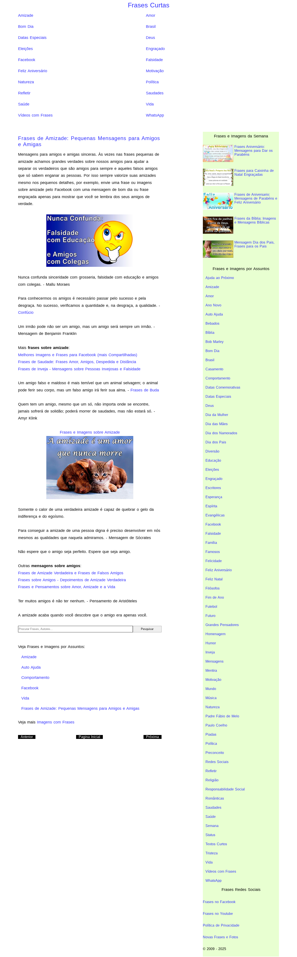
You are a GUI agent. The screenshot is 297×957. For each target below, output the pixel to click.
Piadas (210, 734)
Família (211, 542)
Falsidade (154, 60)
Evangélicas (215, 515)
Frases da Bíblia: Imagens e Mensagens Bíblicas (255, 220)
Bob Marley (214, 342)
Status (210, 835)
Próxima (152, 737)
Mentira (211, 670)
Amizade (25, 15)
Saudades (155, 93)
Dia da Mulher (216, 415)
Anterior (27, 737)
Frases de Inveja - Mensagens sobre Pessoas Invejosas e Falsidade (79, 369)
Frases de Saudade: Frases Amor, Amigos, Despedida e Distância (77, 362)
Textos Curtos (216, 844)
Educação (213, 460)
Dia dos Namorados (221, 433)
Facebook (26, 60)
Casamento (214, 369)
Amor (150, 15)
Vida (150, 104)
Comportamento (217, 378)
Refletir (24, 93)
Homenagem (215, 634)
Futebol (211, 606)
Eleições (25, 49)
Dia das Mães (216, 424)
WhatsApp (155, 115)
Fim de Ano (214, 597)
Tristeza (211, 853)
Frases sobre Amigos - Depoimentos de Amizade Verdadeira (72, 580)
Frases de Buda (144, 390)
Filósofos (212, 588)
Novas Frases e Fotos (220, 937)
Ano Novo (213, 305)
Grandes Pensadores (222, 625)
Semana (212, 826)
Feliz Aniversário (32, 71)
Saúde (23, 104)
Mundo (210, 689)
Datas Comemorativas (222, 387)
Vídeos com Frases (35, 115)
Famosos (212, 552)
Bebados (212, 323)
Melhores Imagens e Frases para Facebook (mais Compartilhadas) (77, 355)
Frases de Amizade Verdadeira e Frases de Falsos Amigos (70, 573)
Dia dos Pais (215, 442)
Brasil (151, 26)
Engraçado (155, 49)
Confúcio (25, 312)
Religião (212, 780)
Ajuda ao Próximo (219, 278)
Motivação (155, 71)
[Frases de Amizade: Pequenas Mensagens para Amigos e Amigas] (89, 240)
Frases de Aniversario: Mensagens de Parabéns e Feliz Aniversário (255, 198)
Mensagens (214, 661)
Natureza (26, 82)
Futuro (210, 616)
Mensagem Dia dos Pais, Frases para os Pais (254, 244)
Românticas (214, 798)
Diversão (212, 451)
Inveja (210, 652)
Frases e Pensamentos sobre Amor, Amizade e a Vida (66, 587)
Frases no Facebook (219, 902)
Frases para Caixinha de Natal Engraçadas (254, 172)
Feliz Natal (214, 579)
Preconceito (214, 753)
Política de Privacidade (221, 925)
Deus (150, 37)
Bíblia (209, 332)
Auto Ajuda (214, 314)
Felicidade (213, 561)
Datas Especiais (32, 37)
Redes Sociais (217, 762)
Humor (210, 643)
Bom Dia (25, 26)
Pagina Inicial (89, 737)
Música (211, 698)
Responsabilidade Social (225, 789)
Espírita (211, 506)
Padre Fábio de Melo (222, 716)
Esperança (213, 497)
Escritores (213, 488)
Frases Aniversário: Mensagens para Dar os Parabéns (253, 150)
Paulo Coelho (216, 725)
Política (152, 82)
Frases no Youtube (218, 913)
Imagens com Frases (55, 722)
